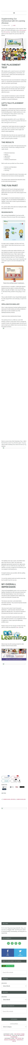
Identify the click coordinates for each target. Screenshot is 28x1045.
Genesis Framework (10, 1039)
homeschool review (9, 799)
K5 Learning (7, 32)
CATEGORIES (14, 1023)
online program (22, 30)
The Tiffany (18, 1038)
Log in (14, 1041)
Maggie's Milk (14, 5)
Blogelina (8, 1035)
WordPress (20, 1039)
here (17, 627)
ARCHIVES (4, 983)
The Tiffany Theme (19, 1034)
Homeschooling (21, 799)
